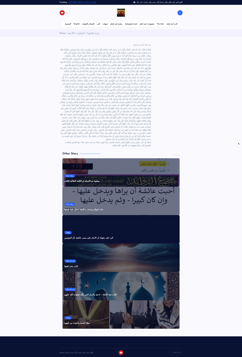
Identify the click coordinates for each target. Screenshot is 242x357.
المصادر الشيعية (88, 24)
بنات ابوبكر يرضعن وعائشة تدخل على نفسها (83, 209)
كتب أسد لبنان (171, 24)
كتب (98, 24)
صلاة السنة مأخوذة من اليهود (77, 323)
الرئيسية (68, 24)
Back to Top (177, 352)
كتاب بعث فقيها (71, 266)
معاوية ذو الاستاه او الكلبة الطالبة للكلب (81, 2)
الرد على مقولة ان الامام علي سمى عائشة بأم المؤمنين (88, 238)
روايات (68, 318)
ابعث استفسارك (131, 24)
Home (62, 33)
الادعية (71, 33)
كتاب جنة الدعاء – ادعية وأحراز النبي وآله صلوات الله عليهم (90, 295)
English (77, 24)
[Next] (178, 153)
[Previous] (174, 153)
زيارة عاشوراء (93, 33)
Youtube (160, 24)
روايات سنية (69, 176)
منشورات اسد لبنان (147, 24)
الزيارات (80, 33)
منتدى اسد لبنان (116, 24)
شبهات (105, 24)
